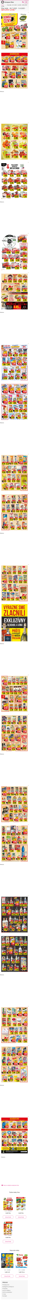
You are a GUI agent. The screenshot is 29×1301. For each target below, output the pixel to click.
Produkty (4, 1288)
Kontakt (4, 1296)
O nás (4, 1294)
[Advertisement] (14, 107)
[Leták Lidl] (7, 1260)
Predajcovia (5, 1285)
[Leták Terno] (22, 1260)
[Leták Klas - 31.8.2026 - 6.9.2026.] (8, 1203)
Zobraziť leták (8, 1217)
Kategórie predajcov (8, 1287)
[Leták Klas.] (21, 1203)
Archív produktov (7, 1292)
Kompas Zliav (9, 2)
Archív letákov (6, 1290)
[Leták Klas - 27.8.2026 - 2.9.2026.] (8, 1228)
